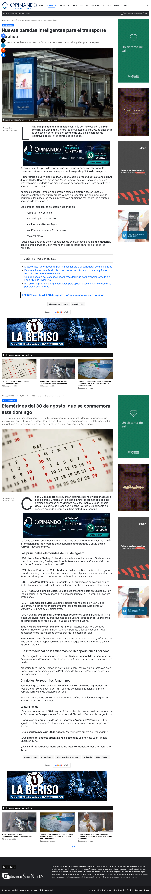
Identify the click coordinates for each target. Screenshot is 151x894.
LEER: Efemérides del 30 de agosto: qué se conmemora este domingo (63, 295)
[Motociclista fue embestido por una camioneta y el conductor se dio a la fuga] (57, 369)
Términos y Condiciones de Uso (138, 890)
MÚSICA (117, 6)
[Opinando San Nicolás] (19, 5)
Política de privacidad (104, 890)
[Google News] (62, 312)
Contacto (92, 890)
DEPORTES (107, 6)
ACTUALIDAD (65, 6)
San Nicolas (78, 304)
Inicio (5, 20)
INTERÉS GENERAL (93, 6)
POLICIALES (77, 6)
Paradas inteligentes (59, 304)
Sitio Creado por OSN (46, 890)
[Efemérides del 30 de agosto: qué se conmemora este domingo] (19, 369)
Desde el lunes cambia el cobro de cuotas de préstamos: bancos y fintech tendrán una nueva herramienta (94, 383)
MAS (125, 6)
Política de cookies (119, 890)
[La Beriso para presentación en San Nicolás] (57, 332)
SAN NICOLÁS (52, 6)
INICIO (41, 6)
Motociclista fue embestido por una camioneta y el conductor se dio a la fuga (68, 266)
